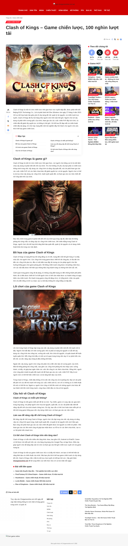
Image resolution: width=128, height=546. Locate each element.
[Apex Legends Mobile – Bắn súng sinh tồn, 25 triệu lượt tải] (112, 111)
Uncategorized (93, 94)
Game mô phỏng (93, 114)
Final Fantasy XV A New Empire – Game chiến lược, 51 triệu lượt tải (39, 474)
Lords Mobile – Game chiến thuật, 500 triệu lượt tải (33, 481)
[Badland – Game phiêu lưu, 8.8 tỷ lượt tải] (95, 111)
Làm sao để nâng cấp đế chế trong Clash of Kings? (65, 145)
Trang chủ (8, 18)
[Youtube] (115, 55)
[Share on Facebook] (112, 39)
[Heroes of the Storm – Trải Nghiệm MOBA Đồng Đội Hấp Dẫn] (95, 131)
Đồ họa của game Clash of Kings (26, 144)
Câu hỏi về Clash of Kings (24, 150)
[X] (99, 55)
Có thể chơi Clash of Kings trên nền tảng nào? (64, 150)
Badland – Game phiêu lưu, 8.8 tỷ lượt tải (94, 119)
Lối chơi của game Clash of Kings (26, 147)
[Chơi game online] (18, 537)
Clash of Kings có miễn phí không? (62, 140)
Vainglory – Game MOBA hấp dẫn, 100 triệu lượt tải (95, 79)
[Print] (120, 39)
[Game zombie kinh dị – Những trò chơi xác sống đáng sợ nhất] (112, 70)
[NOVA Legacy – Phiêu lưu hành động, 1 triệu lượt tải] (112, 91)
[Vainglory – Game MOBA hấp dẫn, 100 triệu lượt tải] (95, 70)
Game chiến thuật (17, 18)
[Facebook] (92, 55)
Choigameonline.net (20, 461)
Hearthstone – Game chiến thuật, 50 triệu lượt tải (32, 478)
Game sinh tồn (110, 74)
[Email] (118, 39)
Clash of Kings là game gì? (24, 140)
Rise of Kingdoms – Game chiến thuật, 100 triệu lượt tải (34, 484)
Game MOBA (92, 74)
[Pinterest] (107, 55)
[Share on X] (115, 39)
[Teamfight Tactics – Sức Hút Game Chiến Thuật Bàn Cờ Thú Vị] (95, 91)
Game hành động (110, 94)
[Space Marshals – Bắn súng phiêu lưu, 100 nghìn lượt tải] (112, 131)
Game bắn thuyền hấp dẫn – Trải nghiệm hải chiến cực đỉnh (36, 471)
